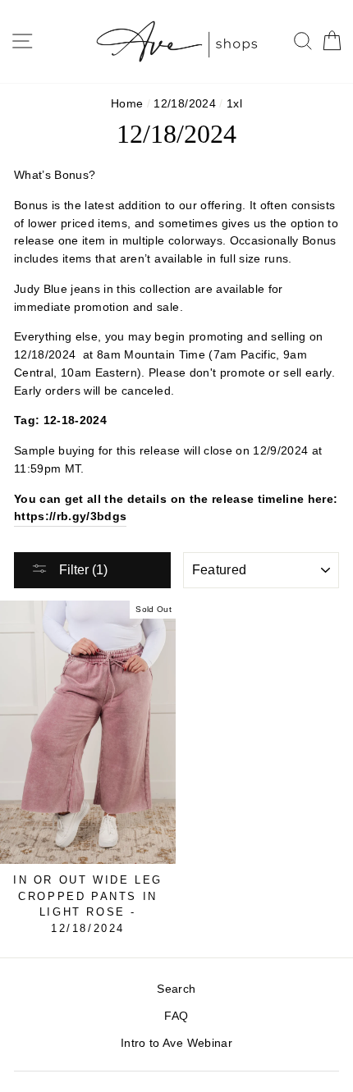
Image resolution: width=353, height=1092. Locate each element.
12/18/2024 (184, 104)
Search (176, 989)
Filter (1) (82, 570)
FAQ (176, 1016)
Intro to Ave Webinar (176, 1043)
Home (127, 104)
